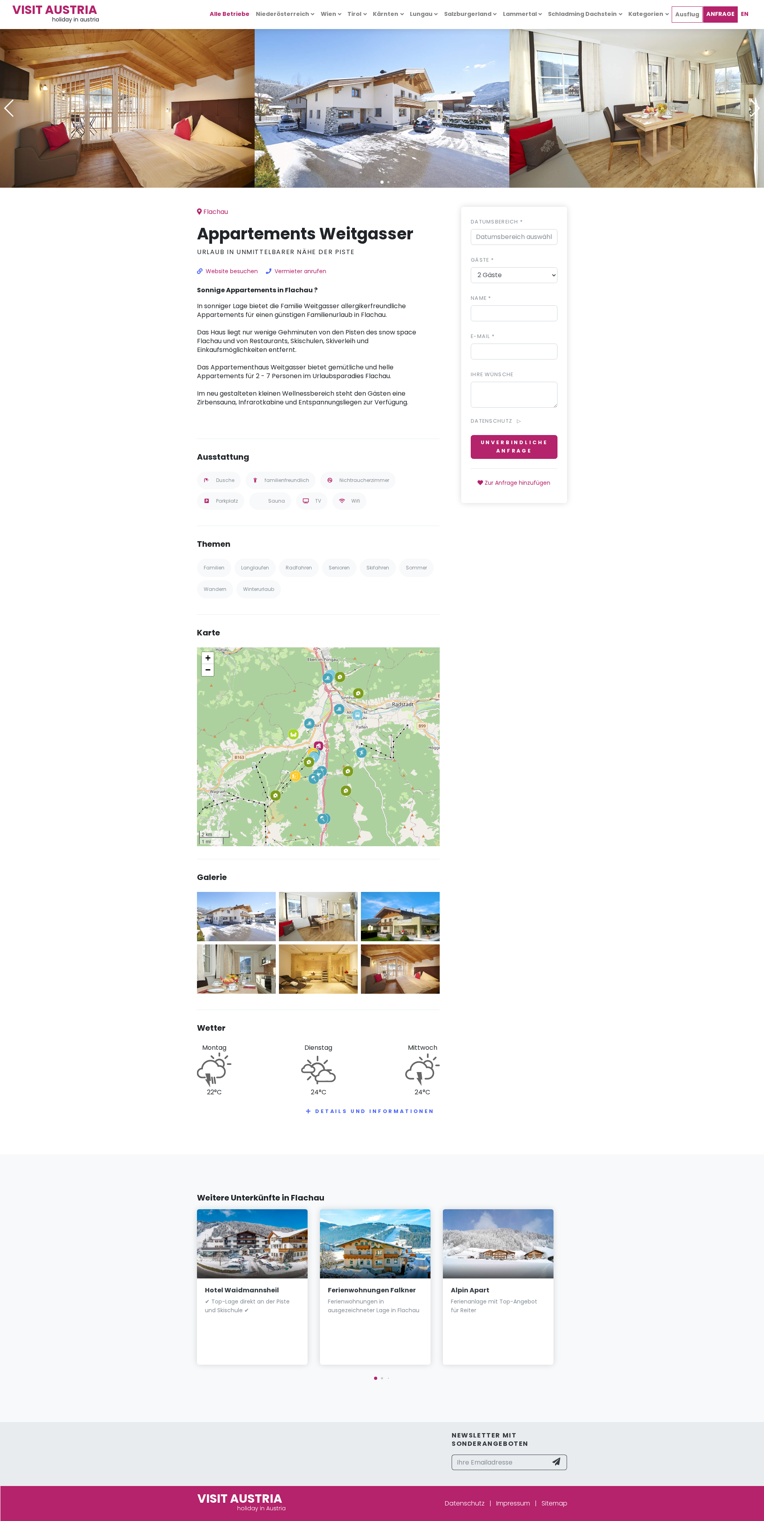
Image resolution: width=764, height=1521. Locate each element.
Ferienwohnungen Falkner (372, 1290)
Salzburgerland (467, 14)
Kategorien (645, 14)
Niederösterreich (282, 14)
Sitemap (554, 1503)
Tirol (354, 14)
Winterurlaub (258, 589)
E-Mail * (483, 336)
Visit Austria (54, 9)
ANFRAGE (720, 14)
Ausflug (687, 14)
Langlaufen (255, 567)
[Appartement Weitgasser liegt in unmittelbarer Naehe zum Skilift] (382, 107)
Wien (328, 14)
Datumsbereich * (497, 221)
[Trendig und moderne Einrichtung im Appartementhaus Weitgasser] (127, 107)
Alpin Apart (470, 1290)
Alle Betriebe (229, 14)
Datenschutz (465, 1503)
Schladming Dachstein (582, 14)
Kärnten (385, 14)
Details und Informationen (375, 1111)
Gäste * (482, 259)
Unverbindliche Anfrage (514, 446)
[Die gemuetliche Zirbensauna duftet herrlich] (318, 968)
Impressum (513, 1503)
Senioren (339, 567)
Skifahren (377, 567)
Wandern (215, 589)
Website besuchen (232, 271)
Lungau (421, 14)
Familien (214, 567)
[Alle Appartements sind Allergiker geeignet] (236, 968)
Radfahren (299, 567)
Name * (481, 298)
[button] (382, 182)
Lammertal (520, 14)
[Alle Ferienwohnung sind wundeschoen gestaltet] (636, 107)
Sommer (416, 567)
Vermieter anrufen (300, 271)
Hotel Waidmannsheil (242, 1290)
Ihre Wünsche (492, 374)
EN (744, 14)
